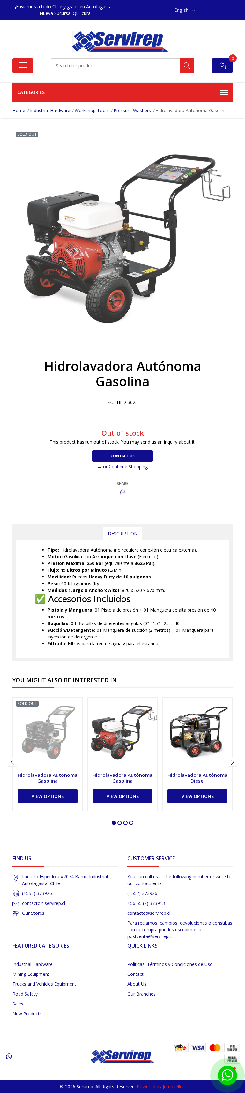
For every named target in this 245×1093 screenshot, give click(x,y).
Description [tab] (122, 534)
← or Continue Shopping (122, 466)
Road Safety (25, 994)
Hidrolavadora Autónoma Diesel (197, 778)
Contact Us (123, 456)
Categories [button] (31, 92)
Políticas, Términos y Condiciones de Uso (170, 964)
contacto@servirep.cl (43, 903)
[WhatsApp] (9, 1056)
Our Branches (141, 994)
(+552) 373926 (37, 893)
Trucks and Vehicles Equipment (44, 984)
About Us (136, 984)
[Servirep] (120, 41)
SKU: (111, 402)
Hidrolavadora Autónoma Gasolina (48, 778)
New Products (27, 1014)
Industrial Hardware (32, 964)
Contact (135, 974)
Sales (17, 1004)
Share (122, 483)
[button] (184, 10)
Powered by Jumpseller (160, 1086)
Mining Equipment (30, 974)
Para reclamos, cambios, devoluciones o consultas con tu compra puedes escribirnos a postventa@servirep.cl (179, 929)
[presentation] (12, 762)
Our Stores (33, 913)
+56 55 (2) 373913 (146, 903)
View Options (48, 796)
